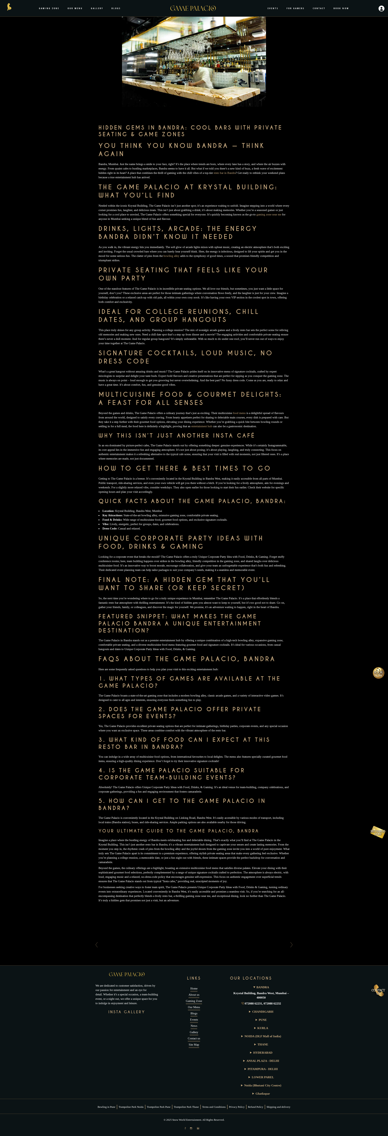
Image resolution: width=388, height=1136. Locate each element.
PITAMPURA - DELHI (263, 1069)
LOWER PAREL (263, 1077)
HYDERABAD (262, 1052)
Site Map (194, 1044)
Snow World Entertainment (186, 1119)
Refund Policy (255, 1107)
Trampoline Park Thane (186, 1107)
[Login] (381, 8)
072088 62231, (254, 1003)
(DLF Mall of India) (262, 1036)
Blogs (194, 1013)
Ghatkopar (263, 1093)
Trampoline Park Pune (159, 1107)
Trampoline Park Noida (131, 1107)
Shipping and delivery (278, 1107)
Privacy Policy (237, 1107)
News (194, 1025)
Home (193, 988)
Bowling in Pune (106, 1107)
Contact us (194, 1038)
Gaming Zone (194, 1000)
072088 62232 (272, 1003)
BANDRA (262, 987)
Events (194, 1019)
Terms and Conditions (214, 1107)
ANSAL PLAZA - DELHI (262, 1060)
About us (194, 994)
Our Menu (194, 1007)
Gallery (194, 1032)
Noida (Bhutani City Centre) (262, 1085)
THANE (263, 1044)
